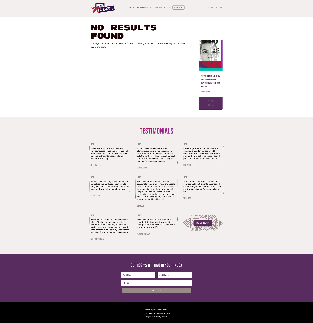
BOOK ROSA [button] (202, 222)
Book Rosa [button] (210, 103)
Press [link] (167, 8)
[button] (207, 7)
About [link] (131, 8)
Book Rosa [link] (178, 7)
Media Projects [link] (144, 8)
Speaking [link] (157, 8)
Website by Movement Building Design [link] (156, 313)
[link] (102, 8)
